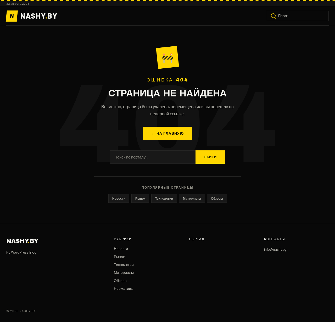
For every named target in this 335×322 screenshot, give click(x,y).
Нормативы (123, 288)
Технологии (164, 198)
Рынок (140, 198)
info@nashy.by (275, 249)
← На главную (168, 133)
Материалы (192, 198)
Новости (118, 198)
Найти (210, 157)
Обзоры (217, 198)
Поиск (283, 16)
